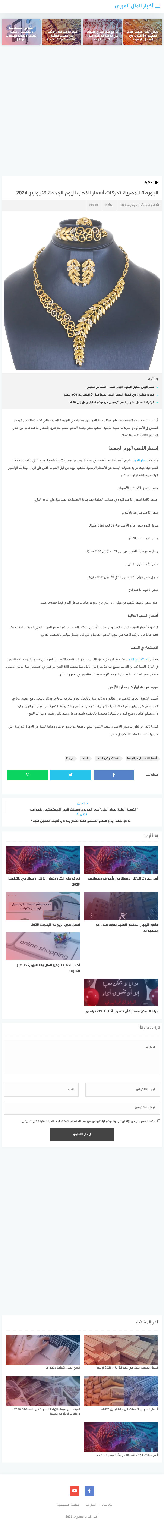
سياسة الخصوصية (68, 1505)
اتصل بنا (90, 1505)
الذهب (84, 758)
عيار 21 (69, 758)
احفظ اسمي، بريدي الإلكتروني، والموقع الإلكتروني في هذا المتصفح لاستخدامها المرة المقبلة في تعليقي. (89, 1121)
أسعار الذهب (140, 460)
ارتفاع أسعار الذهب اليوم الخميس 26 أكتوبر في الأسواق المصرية (142, 36)
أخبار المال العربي (134, 6)
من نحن (107, 1505)
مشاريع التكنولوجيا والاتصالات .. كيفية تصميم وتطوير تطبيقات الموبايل (21, 34)
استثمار (149, 182)
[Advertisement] (81, 83)
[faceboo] (89, 1491)
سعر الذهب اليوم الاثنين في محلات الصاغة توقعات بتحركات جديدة (61, 36)
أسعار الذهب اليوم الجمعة (141, 758)
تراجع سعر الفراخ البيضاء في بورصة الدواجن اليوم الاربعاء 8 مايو (102, 36)
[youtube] (74, 1491)
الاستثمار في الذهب (137, 659)
